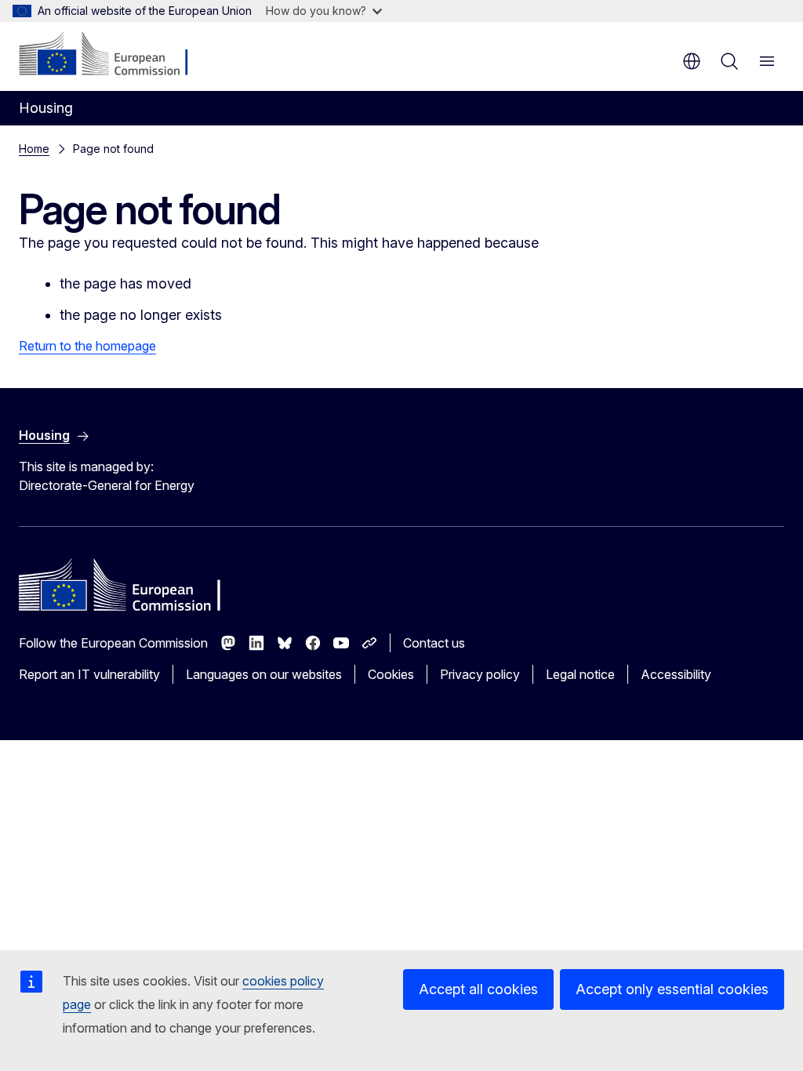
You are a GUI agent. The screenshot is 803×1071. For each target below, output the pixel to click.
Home (34, 148)
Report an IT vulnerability (89, 674)
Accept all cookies (478, 989)
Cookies (391, 674)
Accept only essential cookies (672, 989)
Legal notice (580, 674)
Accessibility (676, 674)
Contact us (434, 643)
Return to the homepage (87, 346)
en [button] (691, 61)
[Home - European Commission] (114, 54)
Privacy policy (480, 674)
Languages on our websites (264, 674)
